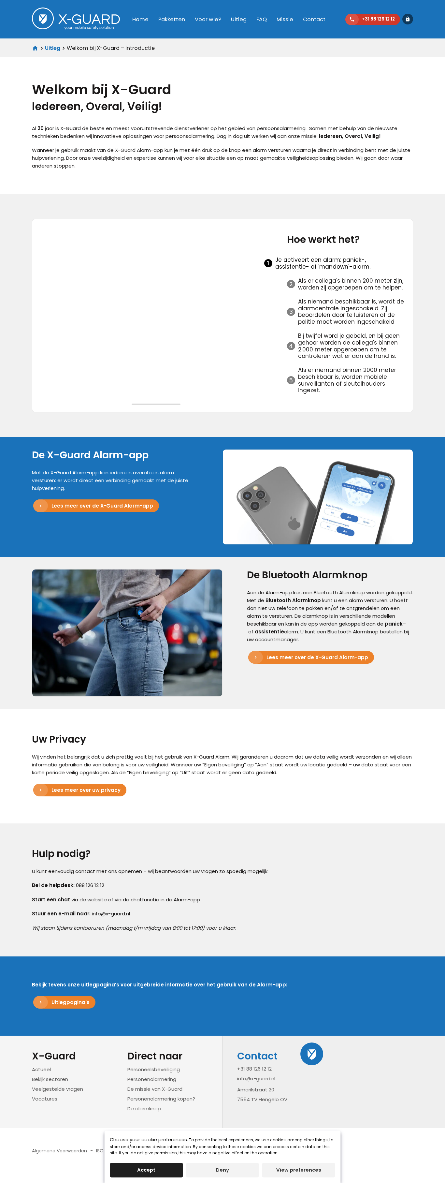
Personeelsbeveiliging (153, 1069)
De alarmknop (144, 1108)
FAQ (261, 19)
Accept (146, 1169)
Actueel (41, 1069)
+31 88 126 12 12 (254, 1068)
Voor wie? (208, 19)
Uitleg (239, 19)
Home (140, 19)
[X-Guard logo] (76, 19)
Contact (314, 19)
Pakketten (171, 19)
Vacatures (44, 1098)
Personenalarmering (151, 1079)
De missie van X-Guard (154, 1089)
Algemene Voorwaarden (59, 1151)
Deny (222, 1169)
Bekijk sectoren (50, 1079)
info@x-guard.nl (256, 1078)
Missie (285, 19)
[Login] (407, 19)
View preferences (298, 1169)
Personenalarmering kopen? (161, 1098)
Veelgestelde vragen (57, 1089)
